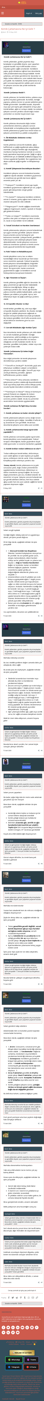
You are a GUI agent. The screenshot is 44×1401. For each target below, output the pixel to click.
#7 (42, 1282)
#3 (42, 750)
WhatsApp (14, 1359)
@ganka (31, 1252)
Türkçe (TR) (20, 1342)
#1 (42, 488)
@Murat (18, 1119)
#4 (42, 864)
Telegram (13, 1367)
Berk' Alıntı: (8, 514)
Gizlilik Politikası (14, 1344)
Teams (31, 1359)
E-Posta (31, 1367)
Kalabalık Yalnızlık (8, 1399)
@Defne (20, 746)
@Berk (11, 1172)
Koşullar (34, 1342)
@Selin (28, 1276)
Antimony (11, 1342)
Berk (4, 32)
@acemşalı (7, 1230)
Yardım (22, 1344)
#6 (42, 1123)
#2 (42, 616)
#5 (42, 984)
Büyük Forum (20, 1399)
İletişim (28, 1342)
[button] (2, 13)
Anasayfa (29, 1344)
